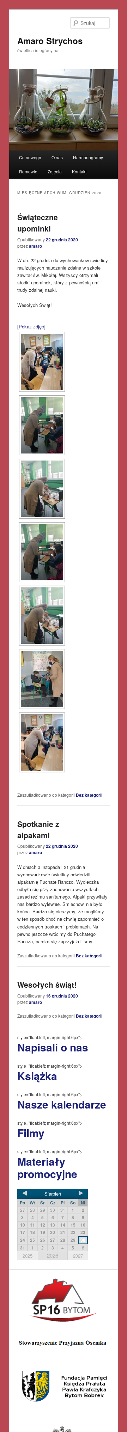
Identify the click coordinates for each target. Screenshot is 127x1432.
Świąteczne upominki (37, 223)
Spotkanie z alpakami (38, 829)
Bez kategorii (89, 795)
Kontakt (79, 171)
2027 (78, 1255)
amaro (35, 246)
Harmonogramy (88, 157)
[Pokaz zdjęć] (31, 326)
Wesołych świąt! (47, 984)
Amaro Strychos (50, 41)
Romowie (28, 171)
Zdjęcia (55, 171)
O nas (57, 157)
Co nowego (30, 157)
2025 (27, 1255)
